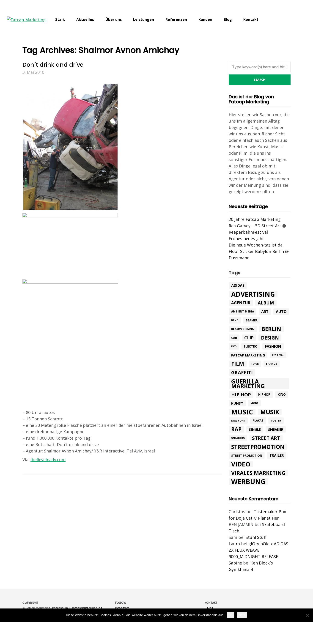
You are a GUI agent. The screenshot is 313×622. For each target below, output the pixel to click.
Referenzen (176, 19)
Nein (242, 615)
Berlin (271, 329)
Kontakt (250, 19)
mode (254, 403)
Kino (282, 394)
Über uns (113, 19)
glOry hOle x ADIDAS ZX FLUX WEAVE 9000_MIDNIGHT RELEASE (258, 550)
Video (240, 464)
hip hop (241, 394)
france (271, 364)
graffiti (242, 372)
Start (60, 19)
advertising (253, 294)
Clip (249, 337)
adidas (237, 285)
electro (251, 346)
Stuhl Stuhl (256, 537)
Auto (281, 311)
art (265, 311)
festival (278, 355)
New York (238, 420)
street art (266, 438)
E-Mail (209, 608)
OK (230, 615)
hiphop (264, 394)
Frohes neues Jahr (246, 238)
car (234, 338)
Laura (234, 543)
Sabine (235, 563)
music (242, 412)
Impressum (60, 608)
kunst (237, 403)
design (270, 337)
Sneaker (275, 429)
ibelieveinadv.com (48, 459)
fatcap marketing (248, 355)
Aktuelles (85, 19)
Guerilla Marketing (248, 383)
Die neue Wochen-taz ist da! (256, 245)
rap (236, 429)
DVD (233, 346)
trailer (276, 455)
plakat (258, 420)
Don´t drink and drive (52, 65)
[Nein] (307, 615)
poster (276, 420)
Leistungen (143, 19)
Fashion (273, 346)
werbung (248, 481)
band (234, 320)
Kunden (205, 19)
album (266, 303)
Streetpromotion (257, 447)
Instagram (122, 608)
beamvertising (242, 329)
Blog (228, 19)
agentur (240, 302)
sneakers (238, 438)
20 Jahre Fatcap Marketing (255, 219)
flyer (255, 363)
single (255, 429)
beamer (252, 320)
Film (237, 364)
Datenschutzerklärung (86, 608)
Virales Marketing (258, 473)
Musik (269, 412)
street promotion (246, 455)
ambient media (242, 311)
